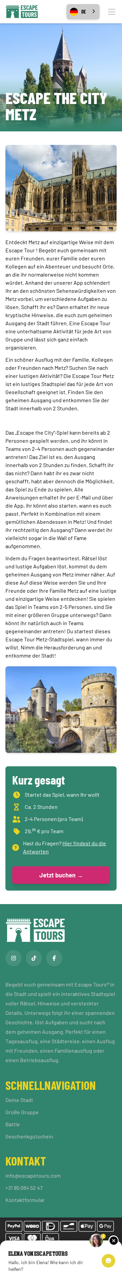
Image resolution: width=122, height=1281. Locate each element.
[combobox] (83, 11)
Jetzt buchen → (61, 875)
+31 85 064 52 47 (24, 1187)
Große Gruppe (22, 1112)
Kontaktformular (25, 1200)
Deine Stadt (19, 1100)
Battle (12, 1124)
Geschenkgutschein (29, 1136)
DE (83, 11)
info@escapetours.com (33, 1175)
